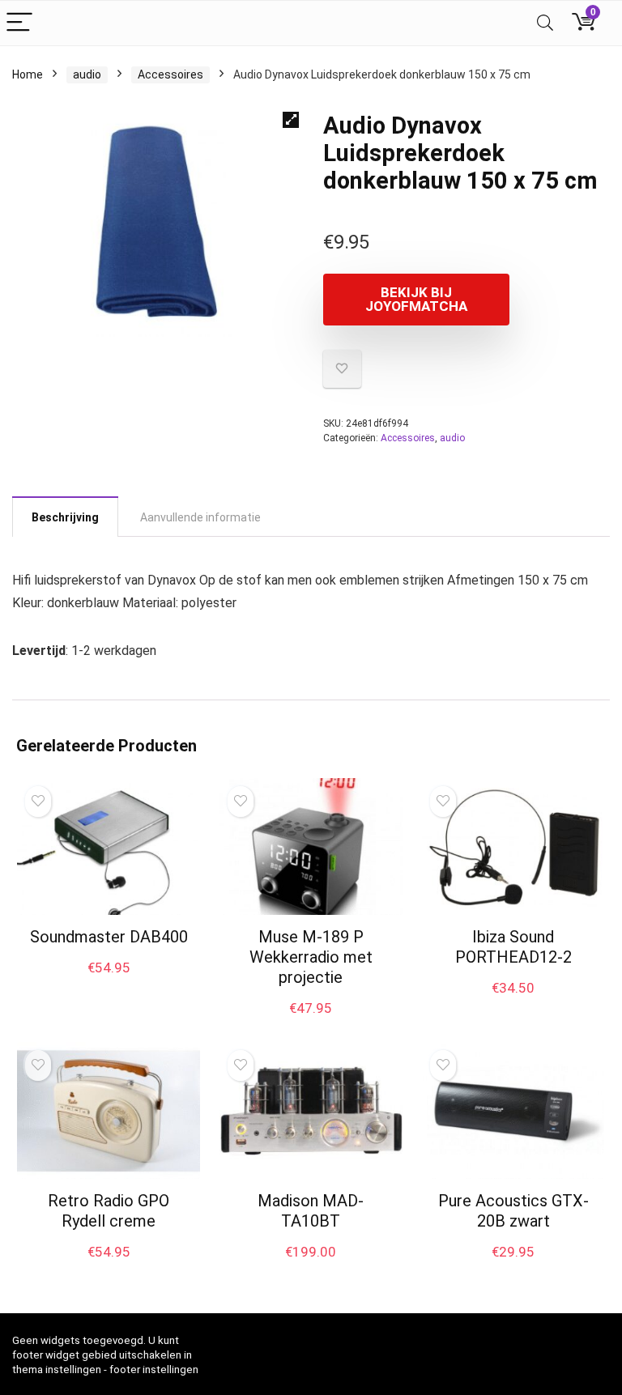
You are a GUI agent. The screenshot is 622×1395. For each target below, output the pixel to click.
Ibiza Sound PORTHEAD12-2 (513, 947)
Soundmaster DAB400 (109, 936)
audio (87, 74)
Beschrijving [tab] (65, 517)
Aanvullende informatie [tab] (200, 517)
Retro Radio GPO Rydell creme (108, 1211)
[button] (291, 120)
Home (27, 74)
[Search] (545, 23)
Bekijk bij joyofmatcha (416, 299)
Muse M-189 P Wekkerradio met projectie (311, 957)
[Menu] (19, 23)
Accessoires (170, 74)
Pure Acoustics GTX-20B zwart (513, 1211)
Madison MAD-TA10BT (311, 1211)
